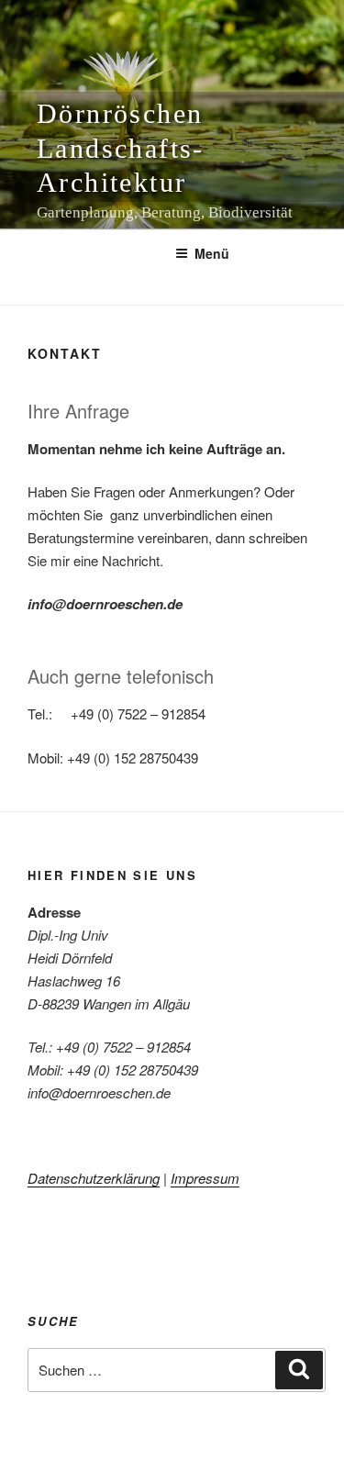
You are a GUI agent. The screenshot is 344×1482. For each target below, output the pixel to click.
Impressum (205, 1177)
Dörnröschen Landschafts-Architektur (121, 147)
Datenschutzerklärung (94, 1177)
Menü (211, 253)
